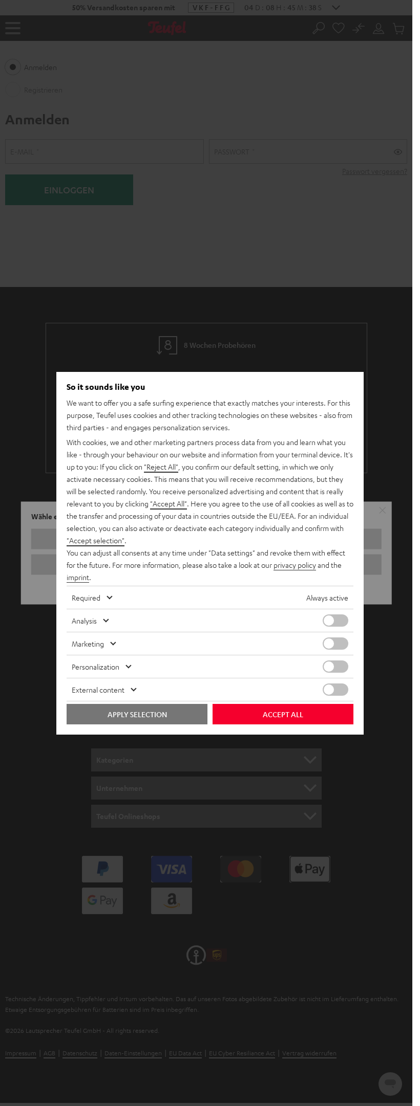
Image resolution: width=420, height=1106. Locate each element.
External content (98, 689)
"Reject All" (161, 466)
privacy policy (295, 564)
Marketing (88, 643)
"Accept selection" (95, 540)
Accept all (283, 714)
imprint (78, 577)
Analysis (84, 620)
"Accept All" (168, 503)
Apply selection (137, 714)
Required (86, 597)
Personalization (95, 666)
